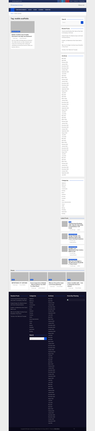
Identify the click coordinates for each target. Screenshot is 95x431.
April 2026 (64, 60)
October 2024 (65, 87)
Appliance (64, 183)
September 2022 (65, 131)
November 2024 (65, 85)
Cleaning (41, 9)
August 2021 (64, 152)
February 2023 (65, 121)
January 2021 (64, 165)
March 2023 (64, 119)
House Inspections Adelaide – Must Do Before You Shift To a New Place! (38, 284)
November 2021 (65, 150)
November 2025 (65, 68)
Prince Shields (22, 284)
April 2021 (64, 159)
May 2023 (64, 115)
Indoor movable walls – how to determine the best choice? (75, 284)
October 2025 (65, 70)
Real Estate (64, 211)
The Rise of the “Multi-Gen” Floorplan (69, 49)
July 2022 (64, 134)
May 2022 (64, 138)
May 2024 (64, 94)
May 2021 (64, 157)
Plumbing (64, 209)
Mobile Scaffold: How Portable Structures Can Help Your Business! (22, 35)
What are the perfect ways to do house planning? (56, 283)
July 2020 (64, 174)
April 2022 (64, 140)
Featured (64, 194)
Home (71, 1)
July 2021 (64, 153)
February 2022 (65, 144)
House (35, 9)
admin (78, 229)
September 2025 (65, 71)
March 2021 (64, 161)
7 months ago (72, 266)
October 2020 (65, 171)
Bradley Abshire (73, 242)
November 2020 (65, 169)
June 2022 (64, 136)
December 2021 (65, 148)
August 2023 (64, 110)
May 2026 (64, 58)
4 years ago (15, 38)
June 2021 (64, 155)
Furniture (47, 9)
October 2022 (65, 129)
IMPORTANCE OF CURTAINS (19, 283)
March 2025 (64, 77)
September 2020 (65, 173)
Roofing (63, 213)
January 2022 (64, 146)
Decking (63, 190)
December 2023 (65, 102)
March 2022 (64, 142)
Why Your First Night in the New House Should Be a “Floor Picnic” (76, 262)
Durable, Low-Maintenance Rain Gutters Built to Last (76, 250)
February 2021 (65, 163)
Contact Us (76, 1)
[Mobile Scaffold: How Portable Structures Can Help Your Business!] (23, 27)
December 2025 (65, 66)
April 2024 (64, 96)
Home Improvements (21, 9)
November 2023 (65, 104)
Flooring (63, 196)
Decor (29, 9)
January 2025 (64, 81)
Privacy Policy (81, 1)
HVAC (63, 206)
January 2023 (64, 123)
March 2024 (64, 98)
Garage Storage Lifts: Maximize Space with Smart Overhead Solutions (76, 237)
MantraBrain (57, 429)
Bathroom (64, 185)
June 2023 (64, 113)
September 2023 (65, 108)
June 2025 (64, 73)
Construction (64, 188)
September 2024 (65, 89)
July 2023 (64, 111)
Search (82, 22)
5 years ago (33, 288)
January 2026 (64, 64)
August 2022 (64, 133)
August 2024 (64, 91)
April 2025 (64, 75)
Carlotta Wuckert (23, 38)
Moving (63, 207)
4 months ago (72, 240)
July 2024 (64, 92)
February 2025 (65, 79)
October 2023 (65, 106)
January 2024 (64, 100)
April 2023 (64, 117)
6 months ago (72, 253)
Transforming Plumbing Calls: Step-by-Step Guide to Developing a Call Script (76, 226)
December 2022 (65, 125)
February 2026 (65, 62)
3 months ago (72, 229)
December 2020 (65, 167)
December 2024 (65, 83)
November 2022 (65, 127)
